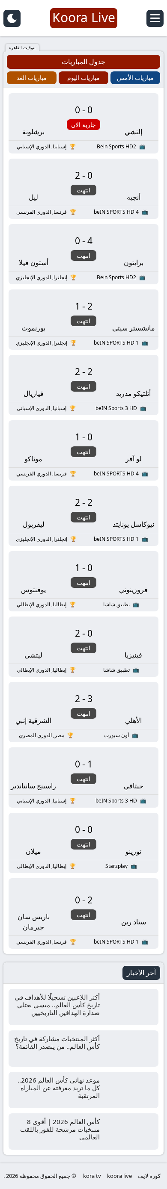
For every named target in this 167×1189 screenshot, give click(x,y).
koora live (119, 1176)
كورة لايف (149, 1176)
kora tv (92, 1176)
